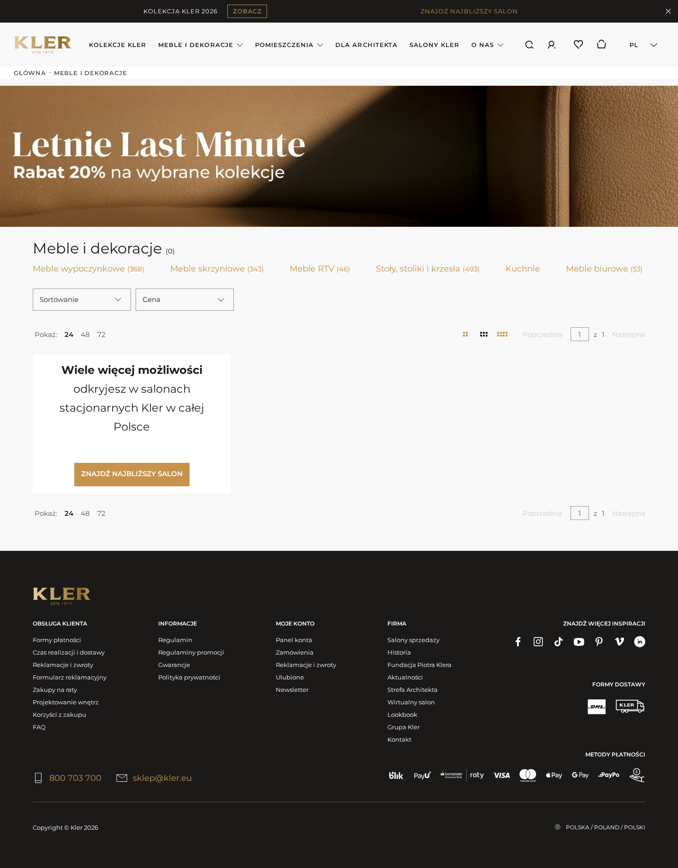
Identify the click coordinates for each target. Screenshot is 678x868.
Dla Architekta (366, 44)
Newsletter (292, 689)
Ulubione (290, 677)
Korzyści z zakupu (59, 714)
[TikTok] (558, 641)
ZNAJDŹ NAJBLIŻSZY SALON (469, 11)
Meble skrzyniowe (217, 269)
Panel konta (294, 640)
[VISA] (501, 775)
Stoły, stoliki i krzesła (428, 269)
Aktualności (405, 677)
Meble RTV (320, 269)
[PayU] (422, 775)
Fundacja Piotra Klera (419, 664)
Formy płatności (57, 640)
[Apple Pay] (554, 775)
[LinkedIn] (639, 641)
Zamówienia (295, 652)
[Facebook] (517, 641)
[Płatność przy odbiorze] (637, 775)
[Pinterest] (599, 641)
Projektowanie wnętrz (66, 702)
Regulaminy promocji (191, 652)
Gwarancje (174, 664)
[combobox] (640, 44)
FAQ (39, 727)
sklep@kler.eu (162, 778)
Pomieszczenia (284, 44)
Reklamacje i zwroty (63, 664)
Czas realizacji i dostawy (69, 652)
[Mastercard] (527, 775)
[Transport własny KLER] (630, 706)
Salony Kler (434, 44)
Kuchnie (523, 269)
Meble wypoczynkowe (88, 269)
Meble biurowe (604, 269)
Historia (399, 652)
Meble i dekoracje (195, 44)
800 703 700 (75, 778)
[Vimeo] (619, 641)
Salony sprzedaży (413, 640)
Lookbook (402, 714)
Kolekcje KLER (118, 44)
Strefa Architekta (412, 689)
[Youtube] (578, 641)
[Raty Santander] (462, 775)
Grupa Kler (403, 727)
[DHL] (596, 706)
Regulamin (175, 640)
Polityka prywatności (189, 677)
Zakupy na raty (55, 689)
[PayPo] (608, 775)
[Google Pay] (580, 775)
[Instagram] (538, 641)
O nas (482, 44)
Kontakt (399, 739)
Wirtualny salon (411, 702)
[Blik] (396, 775)
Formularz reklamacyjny (70, 677)
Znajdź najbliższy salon (132, 473)
